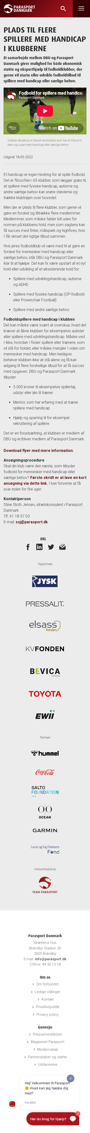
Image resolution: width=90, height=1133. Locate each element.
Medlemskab (47, 1049)
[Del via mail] (62, 546)
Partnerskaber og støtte (47, 1057)
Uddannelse (47, 1064)
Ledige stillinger (47, 992)
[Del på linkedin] (39, 546)
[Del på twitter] (51, 546)
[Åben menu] (81, 8)
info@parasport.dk (50, 959)
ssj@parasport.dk (32, 522)
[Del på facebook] (28, 546)
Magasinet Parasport (47, 1042)
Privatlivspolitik (47, 1007)
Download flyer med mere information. (39, 450)
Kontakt (48, 999)
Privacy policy (47, 1014)
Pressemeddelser (47, 1034)
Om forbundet (47, 984)
